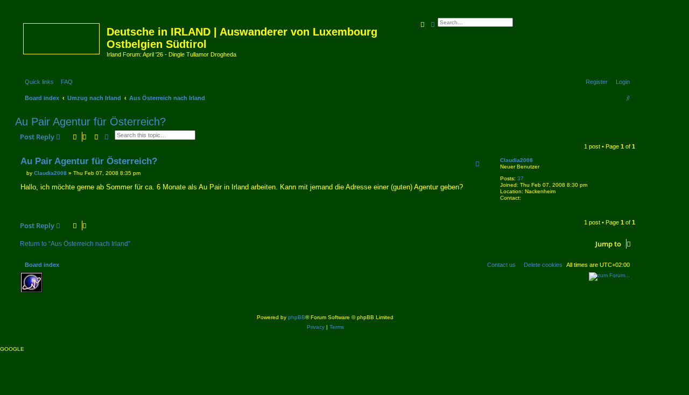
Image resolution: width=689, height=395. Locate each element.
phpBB (296, 317)
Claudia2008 (516, 160)
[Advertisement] (125, 288)
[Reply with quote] (477, 163)
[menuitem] (65, 81)
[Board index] (62, 36)
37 (520, 178)
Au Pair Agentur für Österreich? (90, 122)
